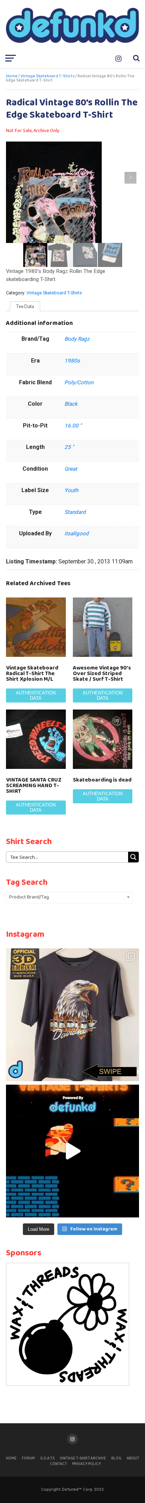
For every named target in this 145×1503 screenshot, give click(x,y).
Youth (71, 490)
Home (12, 76)
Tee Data (25, 306)
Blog (116, 1458)
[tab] (25, 306)
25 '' (69, 447)
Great (70, 469)
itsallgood (76, 533)
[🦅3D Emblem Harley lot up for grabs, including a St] (72, 1014)
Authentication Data (36, 695)
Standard (75, 512)
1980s (72, 361)
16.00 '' (73, 426)
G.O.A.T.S (47, 1458)
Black (70, 404)
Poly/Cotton (78, 382)
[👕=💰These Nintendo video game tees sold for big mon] (72, 1151)
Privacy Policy (86, 1464)
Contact (58, 1464)
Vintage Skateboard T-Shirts (47, 76)
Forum (28, 1458)
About (133, 1458)
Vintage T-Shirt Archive (83, 1458)
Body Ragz (77, 339)
